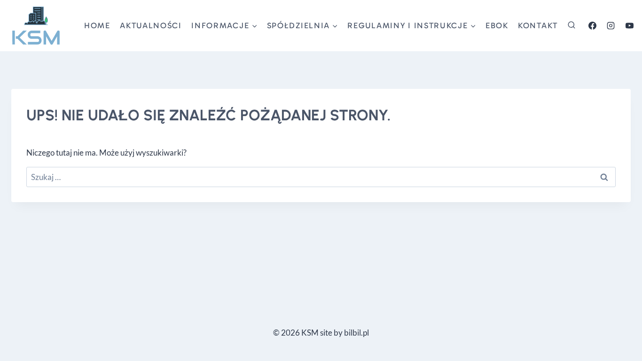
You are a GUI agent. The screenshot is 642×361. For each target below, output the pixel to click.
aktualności (151, 25)
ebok (497, 25)
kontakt (538, 25)
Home (97, 25)
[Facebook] (593, 25)
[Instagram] (611, 25)
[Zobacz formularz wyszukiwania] (571, 25)
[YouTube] (629, 25)
